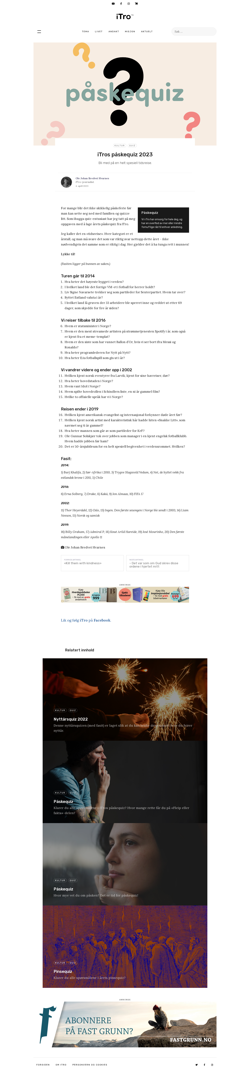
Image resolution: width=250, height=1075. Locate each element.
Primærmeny (39, 31)
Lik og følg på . (86, 620)
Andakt (114, 31)
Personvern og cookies (89, 1064)
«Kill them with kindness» (83, 563)
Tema (85, 31)
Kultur (120, 145)
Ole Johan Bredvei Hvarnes (92, 178)
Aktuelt (147, 31)
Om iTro (61, 1064)
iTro (125, 16)
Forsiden (43, 1064)
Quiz (132, 145)
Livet (99, 31)
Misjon (130, 31)
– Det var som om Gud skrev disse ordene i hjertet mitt (153, 564)
